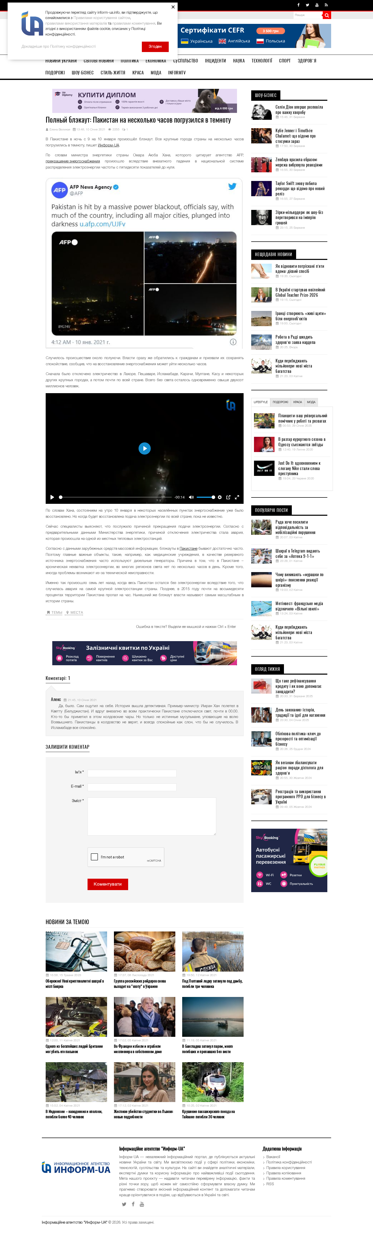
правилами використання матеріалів (76, 23)
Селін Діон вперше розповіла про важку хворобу (299, 110)
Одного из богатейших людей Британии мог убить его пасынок (74, 1049)
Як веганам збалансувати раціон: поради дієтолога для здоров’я (299, 768)
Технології (262, 61)
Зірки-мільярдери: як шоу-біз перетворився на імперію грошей (299, 218)
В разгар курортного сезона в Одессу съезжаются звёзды (301, 442)
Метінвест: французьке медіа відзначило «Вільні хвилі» (299, 606)
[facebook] (298, 5)
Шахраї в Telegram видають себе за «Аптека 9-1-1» (298, 553)
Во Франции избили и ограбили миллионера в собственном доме (138, 1049)
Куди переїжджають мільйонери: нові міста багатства (294, 366)
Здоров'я (307, 61)
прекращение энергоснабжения (73, 161)
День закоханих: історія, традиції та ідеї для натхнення (300, 712)
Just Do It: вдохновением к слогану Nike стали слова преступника (299, 468)
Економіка (156, 61)
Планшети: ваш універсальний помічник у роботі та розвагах (302, 418)
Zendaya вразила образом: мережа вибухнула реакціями (299, 162)
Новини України (61, 61)
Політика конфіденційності (289, 1162)
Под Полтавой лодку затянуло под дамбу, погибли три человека (212, 983)
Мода (156, 73)
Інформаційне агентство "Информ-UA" (74, 1222)
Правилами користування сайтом (102, 18)
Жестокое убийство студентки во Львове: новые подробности (143, 1114)
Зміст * (78, 801)
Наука (239, 61)
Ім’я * (79, 772)
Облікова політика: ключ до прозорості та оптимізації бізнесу (298, 739)
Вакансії (273, 1157)
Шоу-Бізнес (83, 73)
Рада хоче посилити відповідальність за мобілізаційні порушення (295, 527)
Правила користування (285, 1168)
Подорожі (55, 73)
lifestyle (261, 402)
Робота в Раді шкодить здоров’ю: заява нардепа (295, 340)
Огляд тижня (267, 669)
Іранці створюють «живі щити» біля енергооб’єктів (301, 316)
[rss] (326, 5)
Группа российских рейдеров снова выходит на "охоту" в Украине (140, 983)
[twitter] (307, 5)
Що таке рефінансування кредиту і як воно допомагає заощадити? (298, 686)
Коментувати (108, 884)
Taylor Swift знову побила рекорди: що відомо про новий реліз (300, 189)
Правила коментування (285, 1178)
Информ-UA (108, 145)
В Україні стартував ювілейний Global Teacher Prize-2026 (300, 292)
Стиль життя (113, 73)
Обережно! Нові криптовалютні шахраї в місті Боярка (75, 983)
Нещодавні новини (273, 255)
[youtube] (317, 5)
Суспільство (185, 61)
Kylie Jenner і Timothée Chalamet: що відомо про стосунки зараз (296, 136)
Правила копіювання (283, 1173)
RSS (270, 1184)
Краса (138, 73)
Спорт (285, 61)
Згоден (155, 46)
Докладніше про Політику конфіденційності (59, 46)
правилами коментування (133, 23)
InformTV (177, 73)
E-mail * (77, 786)
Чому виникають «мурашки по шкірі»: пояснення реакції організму (300, 580)
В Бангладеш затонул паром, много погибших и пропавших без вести (207, 1049)
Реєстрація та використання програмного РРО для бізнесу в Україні (301, 797)
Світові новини (99, 61)
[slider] (115, 497)
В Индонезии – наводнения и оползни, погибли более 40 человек (74, 1114)
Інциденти (215, 61)
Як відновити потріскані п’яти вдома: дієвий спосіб (300, 269)
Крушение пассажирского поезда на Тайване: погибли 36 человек (208, 1114)
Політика (130, 61)
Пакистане (188, 549)
